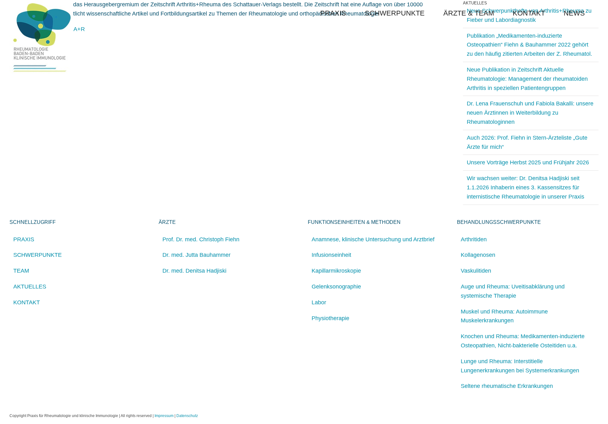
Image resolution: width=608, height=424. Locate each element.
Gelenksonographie (336, 286)
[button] (595, 13)
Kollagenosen (478, 255)
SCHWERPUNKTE (37, 255)
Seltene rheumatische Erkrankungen (507, 386)
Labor (319, 302)
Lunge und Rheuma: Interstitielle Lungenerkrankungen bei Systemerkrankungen (520, 366)
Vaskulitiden (476, 271)
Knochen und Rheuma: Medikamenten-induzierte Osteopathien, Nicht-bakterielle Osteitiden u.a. (523, 341)
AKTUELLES (29, 286)
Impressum (164, 416)
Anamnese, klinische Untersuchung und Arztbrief (373, 239)
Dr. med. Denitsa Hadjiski (194, 271)
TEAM (21, 271)
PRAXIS (23, 239)
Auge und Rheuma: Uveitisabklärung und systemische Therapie (513, 291)
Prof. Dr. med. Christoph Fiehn (200, 239)
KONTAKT (26, 302)
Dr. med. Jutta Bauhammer (196, 255)
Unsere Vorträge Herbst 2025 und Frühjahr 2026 (528, 162)
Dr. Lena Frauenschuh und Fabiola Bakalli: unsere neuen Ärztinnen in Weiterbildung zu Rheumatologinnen (530, 112)
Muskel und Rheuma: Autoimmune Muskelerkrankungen (504, 316)
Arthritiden (474, 239)
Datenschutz (187, 416)
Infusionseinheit (331, 255)
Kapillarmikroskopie (336, 271)
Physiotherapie (330, 318)
